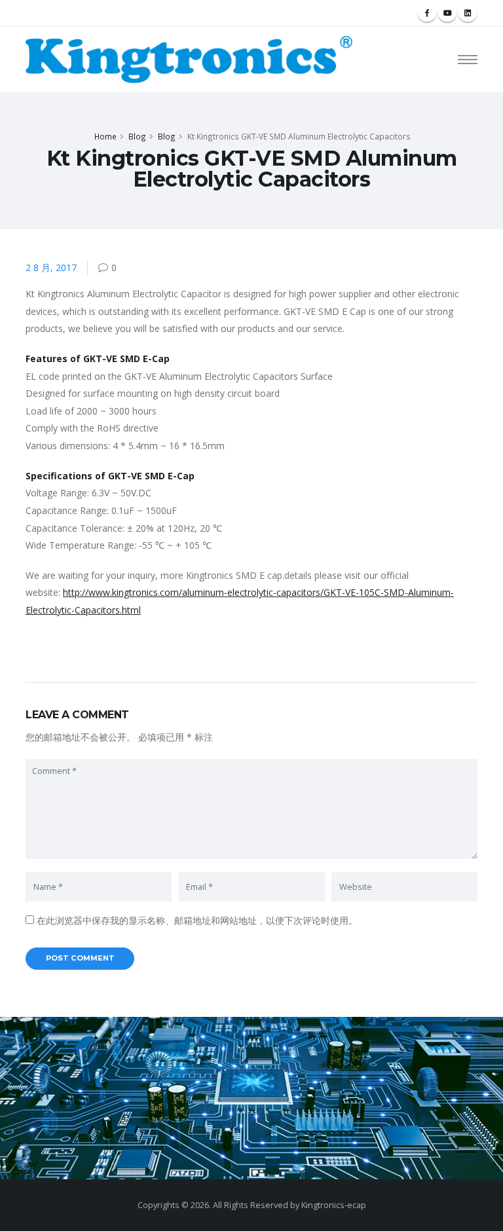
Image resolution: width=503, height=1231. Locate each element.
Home (105, 136)
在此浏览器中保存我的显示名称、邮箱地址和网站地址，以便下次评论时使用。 (197, 920)
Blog (137, 136)
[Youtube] (447, 13)
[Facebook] (427, 13)
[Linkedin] (467, 13)
